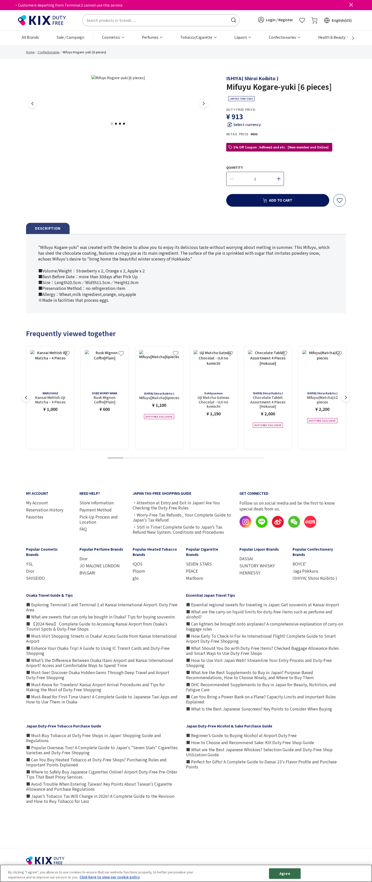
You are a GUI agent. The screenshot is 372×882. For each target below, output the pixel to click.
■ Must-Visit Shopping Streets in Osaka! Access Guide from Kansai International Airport (101, 638)
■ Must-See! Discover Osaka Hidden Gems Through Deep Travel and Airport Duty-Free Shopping (97, 674)
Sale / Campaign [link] (70, 37)
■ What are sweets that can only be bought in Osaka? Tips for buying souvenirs (100, 617)
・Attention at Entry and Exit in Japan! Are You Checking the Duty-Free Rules (176, 505)
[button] (275, 20)
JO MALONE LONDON (99, 566)
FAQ (83, 529)
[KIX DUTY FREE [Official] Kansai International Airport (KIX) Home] (42, 19)
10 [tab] (257, 458)
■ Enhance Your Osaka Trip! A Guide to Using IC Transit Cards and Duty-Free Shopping (98, 650)
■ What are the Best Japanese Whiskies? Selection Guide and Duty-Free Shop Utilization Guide (259, 752)
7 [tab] (210, 458)
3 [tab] (121, 123)
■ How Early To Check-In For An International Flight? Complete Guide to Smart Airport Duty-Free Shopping (261, 638)
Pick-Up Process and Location (98, 519)
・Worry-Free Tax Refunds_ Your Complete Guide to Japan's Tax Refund (182, 517)
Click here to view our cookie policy (109, 876)
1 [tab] (113, 123)
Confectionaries (48, 52)
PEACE (192, 571)
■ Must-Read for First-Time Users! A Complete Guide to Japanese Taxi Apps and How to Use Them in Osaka (101, 699)
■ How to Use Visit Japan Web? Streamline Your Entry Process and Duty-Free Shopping (259, 662)
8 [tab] (225, 458)
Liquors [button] (241, 37)
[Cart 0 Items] (314, 20)
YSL (29, 564)
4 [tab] (125, 123)
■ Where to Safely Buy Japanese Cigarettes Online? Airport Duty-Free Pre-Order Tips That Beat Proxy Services (101, 774)
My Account (37, 503)
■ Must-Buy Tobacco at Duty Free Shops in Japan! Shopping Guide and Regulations (93, 737)
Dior (30, 571)
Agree (284, 873)
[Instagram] (245, 526)
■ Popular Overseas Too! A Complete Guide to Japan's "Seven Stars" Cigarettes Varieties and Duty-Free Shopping (102, 750)
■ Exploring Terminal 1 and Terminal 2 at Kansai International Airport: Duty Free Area (101, 607)
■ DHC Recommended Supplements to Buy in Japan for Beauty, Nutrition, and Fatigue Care (261, 687)
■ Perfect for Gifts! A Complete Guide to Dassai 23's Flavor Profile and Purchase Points (261, 764)
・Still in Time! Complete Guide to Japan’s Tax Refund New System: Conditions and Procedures (178, 529)
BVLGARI (87, 573)
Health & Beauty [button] (332, 37)
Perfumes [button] (150, 37)
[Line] (262, 526)
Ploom (139, 571)
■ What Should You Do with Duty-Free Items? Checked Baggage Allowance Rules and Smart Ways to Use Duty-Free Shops (262, 650)
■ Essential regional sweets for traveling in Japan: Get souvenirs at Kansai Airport (262, 604)
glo (136, 578)
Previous (32, 104)
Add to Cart (280, 200)
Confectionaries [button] (283, 37)
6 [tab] (194, 458)
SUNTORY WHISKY (257, 566)
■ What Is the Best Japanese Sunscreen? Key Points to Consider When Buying (259, 709)
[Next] (350, 38)
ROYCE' (299, 564)
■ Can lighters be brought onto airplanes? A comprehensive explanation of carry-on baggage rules (264, 626)
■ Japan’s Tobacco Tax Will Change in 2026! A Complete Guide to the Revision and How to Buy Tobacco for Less (100, 798)
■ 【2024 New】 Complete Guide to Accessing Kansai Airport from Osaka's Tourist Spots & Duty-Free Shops (96, 626)
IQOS (137, 564)
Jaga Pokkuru (305, 571)
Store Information (96, 503)
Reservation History (44, 510)
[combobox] (161, 20)
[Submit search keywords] (234, 20)
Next (204, 104)
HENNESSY (249, 573)
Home (30, 52)
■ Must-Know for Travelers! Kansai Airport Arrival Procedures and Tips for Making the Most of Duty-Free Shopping (95, 687)
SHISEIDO (35, 578)
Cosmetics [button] (111, 37)
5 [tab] (178, 458)
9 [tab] (241, 458)
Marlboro (194, 578)
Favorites (34, 517)
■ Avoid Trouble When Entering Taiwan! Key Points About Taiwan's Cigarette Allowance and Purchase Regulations (99, 786)
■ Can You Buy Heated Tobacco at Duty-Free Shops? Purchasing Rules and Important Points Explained (96, 762)
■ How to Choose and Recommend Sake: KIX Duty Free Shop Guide (250, 742)
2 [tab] (117, 123)
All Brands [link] (30, 37)
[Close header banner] (351, 5)
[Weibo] (278, 526)
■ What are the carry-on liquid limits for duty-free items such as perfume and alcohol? (259, 614)
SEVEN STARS (199, 564)
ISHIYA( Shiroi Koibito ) (252, 78)
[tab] (48, 228)
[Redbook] (310, 526)
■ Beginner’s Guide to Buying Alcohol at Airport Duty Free (241, 735)
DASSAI (246, 558)
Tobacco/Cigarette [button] (196, 37)
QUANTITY (234, 167)
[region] (186, 873)
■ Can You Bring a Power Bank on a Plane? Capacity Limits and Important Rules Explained (261, 699)
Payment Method (95, 510)
